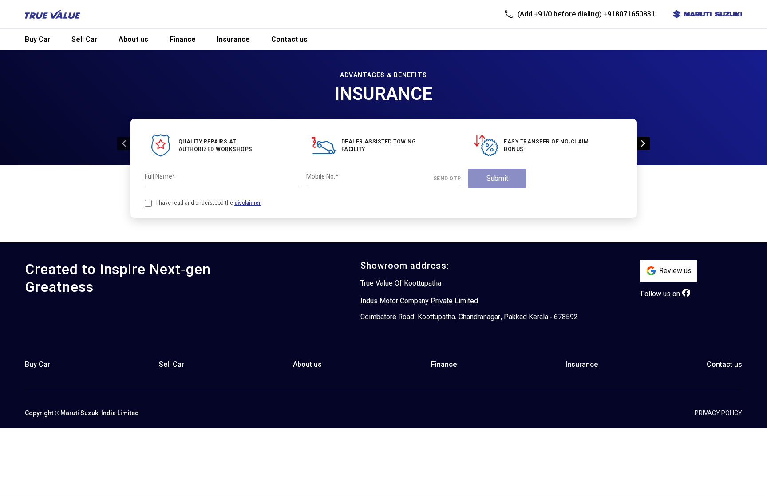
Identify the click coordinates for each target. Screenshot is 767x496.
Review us (675, 270)
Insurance (233, 39)
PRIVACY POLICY (718, 413)
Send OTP (447, 178)
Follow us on (660, 294)
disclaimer (247, 203)
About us (133, 39)
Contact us (289, 39)
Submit (497, 178)
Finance (183, 39)
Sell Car (84, 39)
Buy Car (37, 39)
